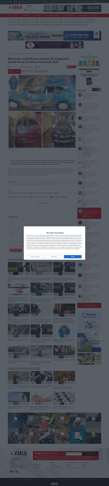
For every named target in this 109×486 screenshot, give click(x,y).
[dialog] (54, 243)
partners (34, 235)
